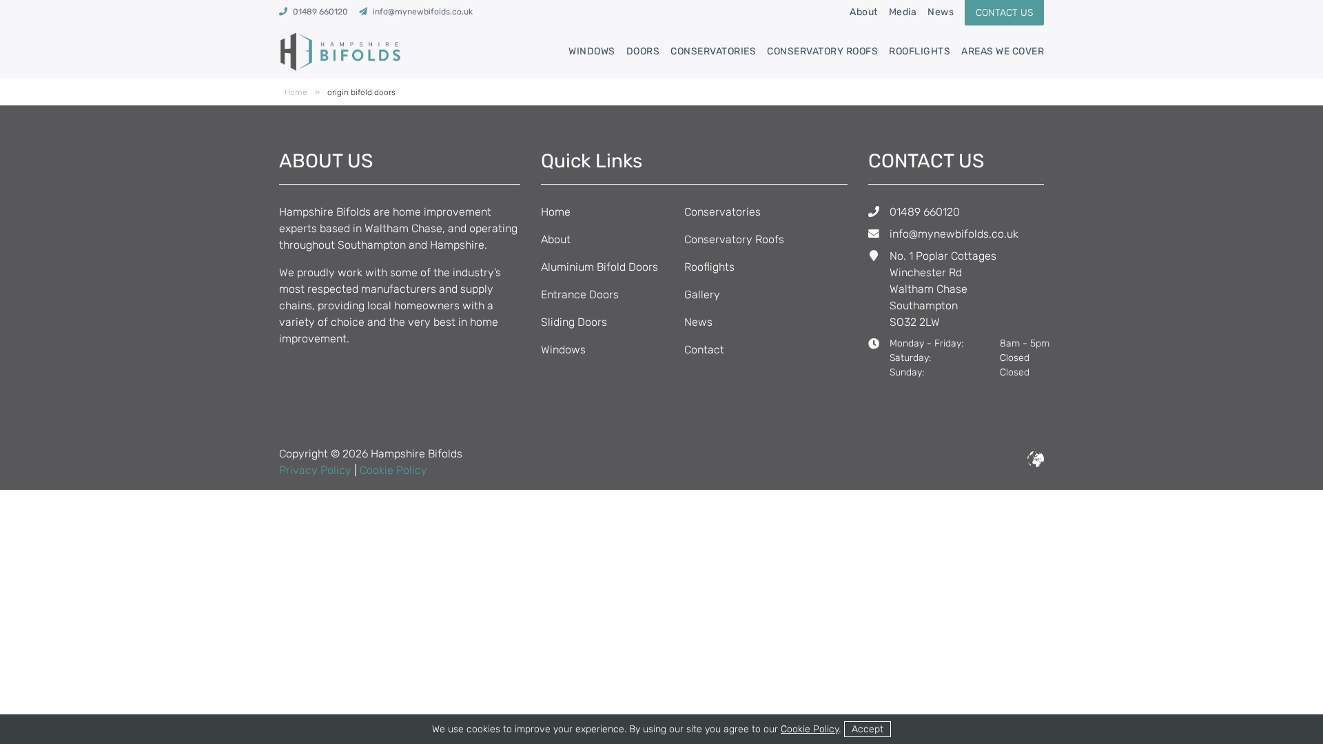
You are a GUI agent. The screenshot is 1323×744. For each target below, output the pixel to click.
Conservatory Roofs (822, 51)
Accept (867, 729)
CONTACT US (1004, 13)
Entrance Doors (580, 294)
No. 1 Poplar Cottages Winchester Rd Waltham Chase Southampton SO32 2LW (943, 289)
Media (903, 12)
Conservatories (713, 51)
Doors (643, 51)
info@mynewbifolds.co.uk (954, 233)
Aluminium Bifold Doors (599, 266)
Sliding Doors (574, 322)
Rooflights (919, 51)
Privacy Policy (315, 470)
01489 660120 (925, 211)
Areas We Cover (1002, 51)
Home (296, 92)
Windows (591, 51)
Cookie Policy (393, 470)
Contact (704, 349)
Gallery (702, 294)
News (940, 12)
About (864, 12)
